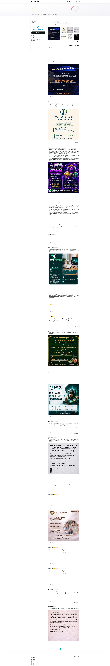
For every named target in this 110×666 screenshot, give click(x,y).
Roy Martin (50, 330)
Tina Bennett (50, 372)
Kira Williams (50, 480)
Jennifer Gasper (50, 221)
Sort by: (69, 45)
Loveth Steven (50, 421)
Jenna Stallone (50, 589)
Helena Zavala (50, 247)
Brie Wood (50, 316)
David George (50, 234)
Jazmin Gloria (50, 437)
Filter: (77, 45)
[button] (67, 1)
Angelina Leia (50, 606)
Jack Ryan (49, 199)
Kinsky (49, 47)
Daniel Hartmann (51, 494)
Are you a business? (74, 1)
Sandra (49, 101)
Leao (49, 304)
